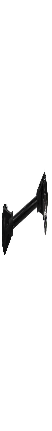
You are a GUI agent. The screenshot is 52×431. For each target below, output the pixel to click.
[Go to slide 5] (2, 217)
